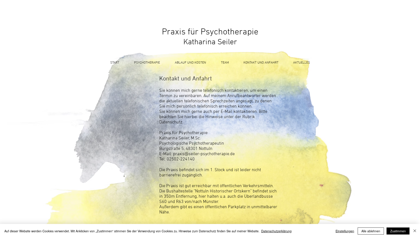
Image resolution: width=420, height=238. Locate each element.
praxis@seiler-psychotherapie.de (204, 154)
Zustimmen (398, 231)
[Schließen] (414, 230)
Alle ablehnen (370, 231)
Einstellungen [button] (345, 231)
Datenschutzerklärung (276, 231)
